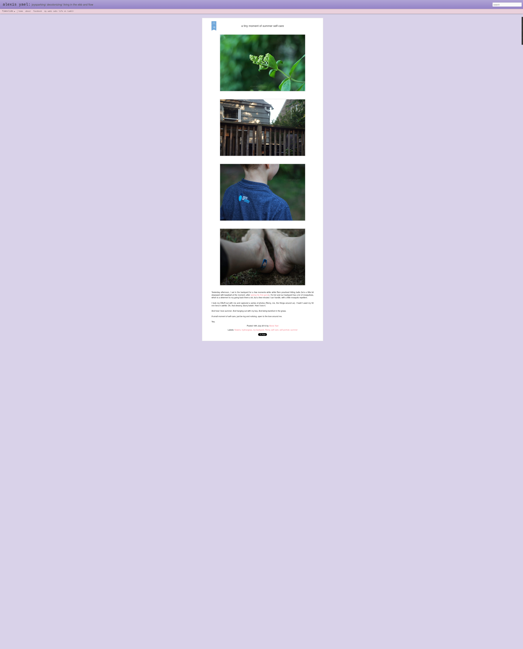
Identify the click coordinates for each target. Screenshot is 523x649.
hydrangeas (247, 329)
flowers (238, 329)
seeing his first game (259, 294)
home (21, 11)
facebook (37, 11)
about (28, 11)
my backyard (258, 329)
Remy (267, 329)
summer (294, 329)
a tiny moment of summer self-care (262, 26)
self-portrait (284, 329)
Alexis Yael (273, 325)
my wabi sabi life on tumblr (59, 11)
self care (275, 329)
